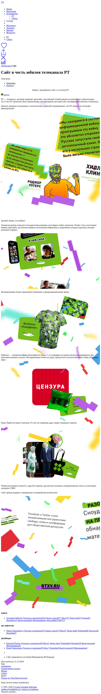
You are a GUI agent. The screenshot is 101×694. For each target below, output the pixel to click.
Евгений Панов (13, 643)
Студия (9, 21)
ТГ (57, 620)
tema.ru (50, 620)
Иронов (9, 30)
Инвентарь (11, 11)
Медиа (4, 671)
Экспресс (10, 28)
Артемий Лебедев (14, 618)
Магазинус (11, 25)
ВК (54, 620)
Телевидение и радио (10, 668)
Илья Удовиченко (14, 648)
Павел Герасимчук (14, 631)
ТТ (63, 620)
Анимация (6, 666)
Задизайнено (12, 14)
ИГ (60, 620)
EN (2, 2)
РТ (13, 16)
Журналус (10, 33)
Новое (9, 9)
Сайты (14, 18)
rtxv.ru (6, 95)
